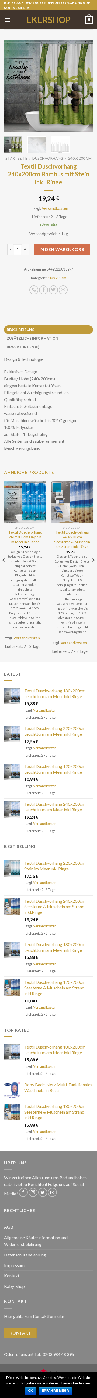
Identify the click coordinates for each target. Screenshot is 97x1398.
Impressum (14, 1265)
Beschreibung (21, 329)
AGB (8, 1226)
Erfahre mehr (55, 1391)
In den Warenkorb (62, 249)
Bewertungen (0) (23, 347)
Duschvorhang (47, 158)
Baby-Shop (14, 1286)
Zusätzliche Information (32, 338)
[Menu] (7, 20)
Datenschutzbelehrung (25, 1254)
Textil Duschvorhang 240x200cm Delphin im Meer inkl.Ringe (25, 537)
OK (30, 1391)
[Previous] (13, 86)
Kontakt (11, 1275)
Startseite (16, 158)
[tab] (48, 329)
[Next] (84, 86)
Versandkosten (55, 208)
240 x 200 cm (80, 158)
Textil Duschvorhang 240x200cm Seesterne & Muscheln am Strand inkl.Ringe (72, 539)
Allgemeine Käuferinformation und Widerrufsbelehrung (36, 1241)
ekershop (49, 19)
